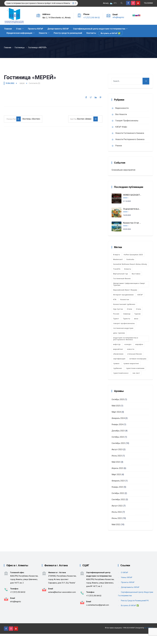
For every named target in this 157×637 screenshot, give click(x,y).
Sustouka (130, 259)
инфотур (117, 344)
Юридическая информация (19, 33)
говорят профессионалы (124, 323)
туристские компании (135, 368)
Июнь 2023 (117, 456)
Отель (138, 309)
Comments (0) (34, 83)
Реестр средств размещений (68, 33)
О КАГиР (124, 572)
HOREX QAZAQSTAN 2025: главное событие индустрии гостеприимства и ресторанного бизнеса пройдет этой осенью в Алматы (132, 195)
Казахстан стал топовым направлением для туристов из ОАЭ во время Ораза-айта (132, 223)
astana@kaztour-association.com (62, 592)
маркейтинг (118, 349)
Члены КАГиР (126, 577)
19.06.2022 (9, 83)
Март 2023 (116, 474)
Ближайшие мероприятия (123, 170)
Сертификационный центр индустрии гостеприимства (99, 29)
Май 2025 (116, 406)
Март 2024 (116, 412)
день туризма (119, 333)
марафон (139, 344)
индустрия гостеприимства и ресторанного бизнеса (125, 339)
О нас (18, 29)
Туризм (137, 314)
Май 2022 (116, 524)
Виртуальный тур (120, 274)
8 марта (116, 255)
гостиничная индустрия (123, 328)
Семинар (127, 314)
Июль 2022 (117, 512)
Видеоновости (122, 108)
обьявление (118, 354)
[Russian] (136, 15)
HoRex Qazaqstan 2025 (133, 255)
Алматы (127, 269)
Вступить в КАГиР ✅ (110, 33)
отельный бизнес (134, 354)
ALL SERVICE (148, 628)
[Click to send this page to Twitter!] (91, 97)
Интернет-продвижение (123, 295)
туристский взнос (121, 373)
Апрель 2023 (117, 468)
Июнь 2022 (117, 518)
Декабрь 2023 (118, 431)
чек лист (136, 373)
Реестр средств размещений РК (135, 600)
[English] (139, 15)
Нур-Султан (118, 309)
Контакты (91, 33)
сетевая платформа (137, 359)
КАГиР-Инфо (121, 127)
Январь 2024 (117, 424)
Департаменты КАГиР (58, 29)
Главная (8, 29)
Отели (129, 309)
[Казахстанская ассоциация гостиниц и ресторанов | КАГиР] (14, 16)
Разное (118, 145)
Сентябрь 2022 (118, 499)
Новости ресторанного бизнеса (129, 139)
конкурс (127, 344)
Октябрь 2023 (118, 437)
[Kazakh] (133, 15)
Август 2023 (117, 449)
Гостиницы (20, 47)
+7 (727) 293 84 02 (91, 17)
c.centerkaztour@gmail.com (97, 605)
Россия (116, 314)
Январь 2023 (117, 487)
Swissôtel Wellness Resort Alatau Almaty (130, 264)
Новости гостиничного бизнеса (129, 133)
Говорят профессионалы (126, 120)
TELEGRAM (148, 3)
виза (136, 319)
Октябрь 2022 (118, 493)
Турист (116, 319)
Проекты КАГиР (35, 29)
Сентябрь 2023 (118, 443)
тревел (116, 363)
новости (130, 349)
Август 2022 (117, 506)
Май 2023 (116, 462)
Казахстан (124, 299)
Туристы (126, 319)
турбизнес (117, 368)
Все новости (121, 114)
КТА (114, 299)
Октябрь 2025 (118, 399)
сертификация (119, 359)
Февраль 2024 (118, 418)
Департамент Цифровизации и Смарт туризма (129, 284)
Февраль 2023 (118, 481)
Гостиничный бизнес (122, 278)
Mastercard (118, 259)
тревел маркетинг (131, 363)
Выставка (136, 274)
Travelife (116, 269)
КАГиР (140, 295)
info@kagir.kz (118, 17)
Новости (43, 33)
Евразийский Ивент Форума (125, 290)
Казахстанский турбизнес (124, 304)
